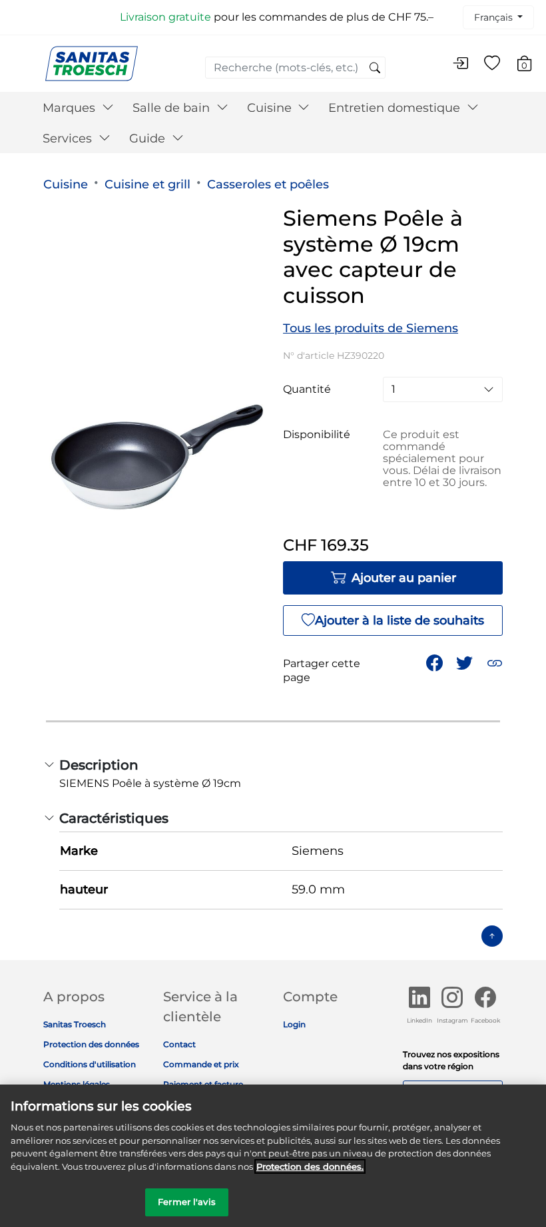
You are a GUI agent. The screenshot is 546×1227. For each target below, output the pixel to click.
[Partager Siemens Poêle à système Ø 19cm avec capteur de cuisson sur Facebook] (434, 663)
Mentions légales (76, 1084)
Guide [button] (148, 138)
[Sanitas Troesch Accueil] (91, 63)
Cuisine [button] (271, 108)
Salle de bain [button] (173, 108)
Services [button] (69, 138)
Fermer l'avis (187, 1201)
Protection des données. (310, 1166)
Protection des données (91, 1044)
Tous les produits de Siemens (370, 328)
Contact (179, 1044)
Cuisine (65, 184)
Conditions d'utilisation (89, 1064)
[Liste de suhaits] (492, 64)
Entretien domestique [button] (395, 108)
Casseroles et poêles (268, 184)
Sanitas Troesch (74, 1024)
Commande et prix (201, 1064)
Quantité (307, 389)
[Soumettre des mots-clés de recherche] (375, 69)
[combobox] (295, 68)
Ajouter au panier (404, 578)
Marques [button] (71, 108)
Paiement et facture (203, 1084)
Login (294, 1024)
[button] (494, 663)
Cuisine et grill (147, 184)
